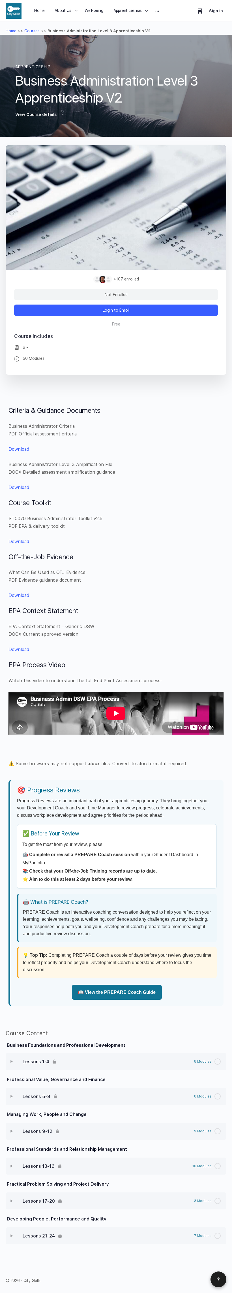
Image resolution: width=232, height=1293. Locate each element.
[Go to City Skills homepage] (14, 10)
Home (11, 31)
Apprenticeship (33, 67)
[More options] (157, 11)
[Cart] (199, 11)
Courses (32, 31)
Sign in (216, 10)
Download (18, 449)
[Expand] (11, 1061)
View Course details (36, 114)
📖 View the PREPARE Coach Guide (117, 992)
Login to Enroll (116, 310)
